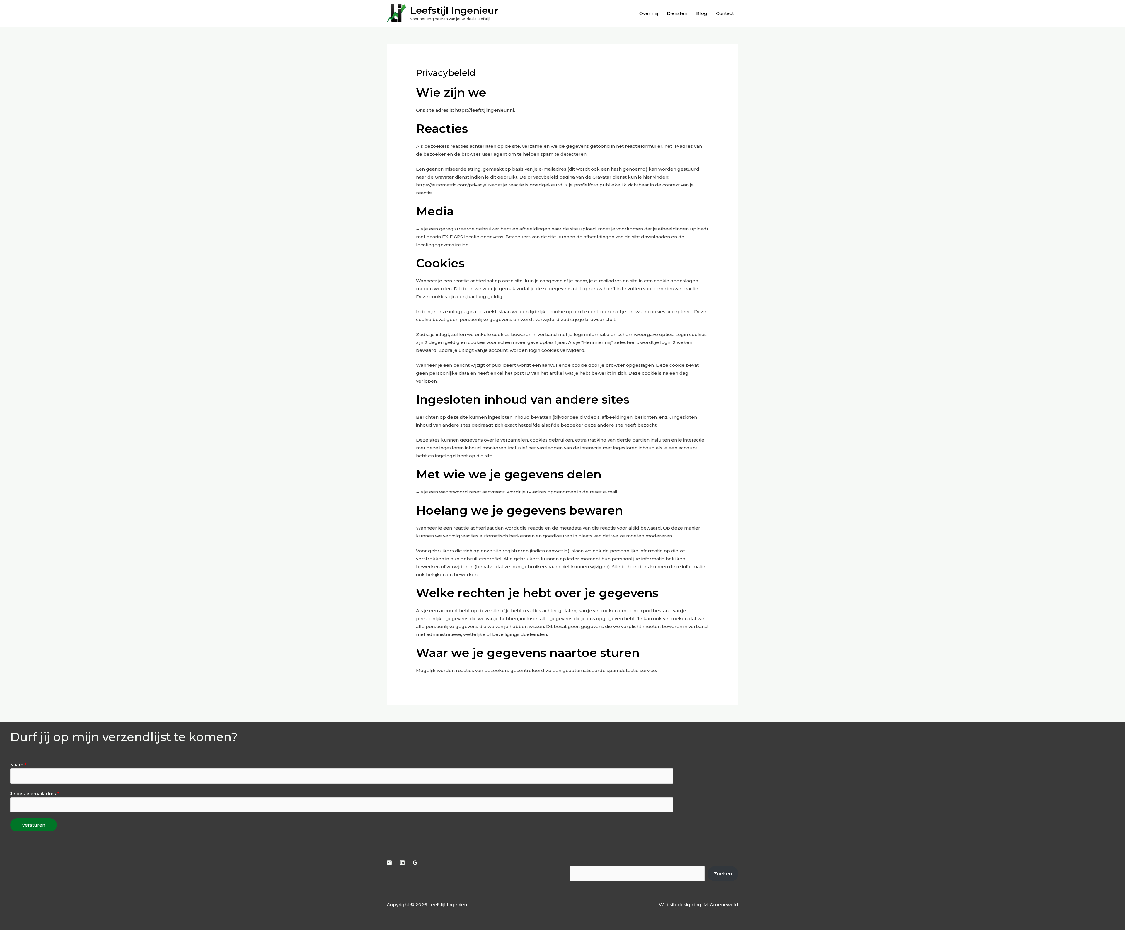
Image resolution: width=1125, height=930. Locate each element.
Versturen (33, 825)
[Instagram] (389, 862)
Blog (701, 13)
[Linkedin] (402, 862)
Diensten (677, 13)
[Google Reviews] (415, 862)
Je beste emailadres (34, 793)
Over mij (648, 13)
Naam (18, 764)
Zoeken (579, 862)
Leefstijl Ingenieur (454, 10)
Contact (725, 13)
